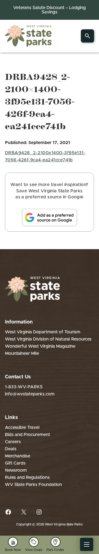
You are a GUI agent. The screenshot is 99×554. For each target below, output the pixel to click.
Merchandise (17, 456)
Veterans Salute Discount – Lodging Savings (49, 9)
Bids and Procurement (27, 434)
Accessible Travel (22, 427)
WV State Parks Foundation (33, 484)
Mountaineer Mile (22, 353)
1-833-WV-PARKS (24, 387)
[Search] (87, 36)
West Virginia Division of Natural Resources (48, 339)
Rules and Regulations (27, 477)
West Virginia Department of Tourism (42, 332)
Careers (13, 442)
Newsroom (16, 470)
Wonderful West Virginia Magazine (40, 346)
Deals (10, 449)
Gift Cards (15, 463)
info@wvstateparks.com (29, 394)
